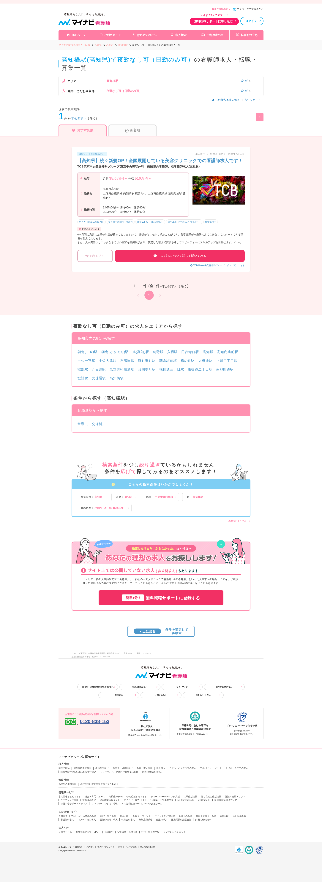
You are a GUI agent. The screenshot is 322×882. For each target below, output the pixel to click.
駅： (195, 496)
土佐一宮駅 (86, 361)
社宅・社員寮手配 (150, 832)
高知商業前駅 (227, 352)
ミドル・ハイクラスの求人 (182, 768)
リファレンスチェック (174, 832)
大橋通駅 (205, 361)
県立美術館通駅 (122, 369)
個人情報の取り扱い (224, 687)
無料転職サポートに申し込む (213, 21)
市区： (124, 496)
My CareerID (204, 800)
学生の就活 (64, 768)
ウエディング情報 (69, 800)
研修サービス (65, 832)
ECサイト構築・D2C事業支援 (158, 800)
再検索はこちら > (239, 520)
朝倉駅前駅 (168, 361)
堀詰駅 (83, 378)
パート (218, 768)
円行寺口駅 (190, 352)
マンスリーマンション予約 (104, 803)
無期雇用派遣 (145, 819)
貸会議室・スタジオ (127, 832)
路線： (159, 496)
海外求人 (160, 768)
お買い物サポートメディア (74, 803)
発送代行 (109, 832)
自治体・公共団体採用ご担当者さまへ (98, 687)
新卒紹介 (124, 816)
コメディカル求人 (87, 819)
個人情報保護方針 (147, 847)
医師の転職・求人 (109, 819)
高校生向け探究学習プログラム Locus (99, 784)
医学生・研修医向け (123, 768)
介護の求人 (161, 819)
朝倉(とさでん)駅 (115, 352)
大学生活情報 (190, 796)
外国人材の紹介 (203, 819)
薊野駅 (158, 352)
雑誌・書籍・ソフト (235, 796)
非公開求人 (79, 118)
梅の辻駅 (188, 361)
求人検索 (181, 34)
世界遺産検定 (89, 800)
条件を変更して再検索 (163, 631)
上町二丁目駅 (226, 361)
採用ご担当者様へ (221, 9)
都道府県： (91, 496)
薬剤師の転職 (239, 816)
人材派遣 (63, 816)
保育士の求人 (128, 819)
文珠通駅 (99, 378)
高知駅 (208, 352)
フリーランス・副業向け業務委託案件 (119, 772)
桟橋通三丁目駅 (171, 369)
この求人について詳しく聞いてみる (182, 255)
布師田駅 (127, 361)
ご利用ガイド (112, 34)
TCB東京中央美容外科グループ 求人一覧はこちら (219, 265)
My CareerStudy (185, 800)
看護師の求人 (67, 819)
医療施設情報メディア (225, 800)
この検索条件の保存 (227, 99)
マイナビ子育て (131, 800)
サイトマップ (182, 687)
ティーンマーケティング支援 (165, 796)
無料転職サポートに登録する (163, 598)
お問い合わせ (161, 695)
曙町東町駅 (147, 361)
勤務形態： (103, 507)
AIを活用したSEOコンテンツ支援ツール (142, 803)
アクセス (90, 847)
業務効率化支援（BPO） (88, 832)
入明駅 (172, 352)
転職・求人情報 (144, 768)
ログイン (251, 21)
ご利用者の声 (215, 34)
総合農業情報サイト (110, 800)
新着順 (135, 130)
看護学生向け (102, 768)
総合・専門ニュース (95, 796)
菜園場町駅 (147, 369)
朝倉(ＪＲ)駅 (88, 352)
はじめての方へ (147, 34)
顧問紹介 (224, 816)
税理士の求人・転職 (206, 816)
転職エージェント (142, 816)
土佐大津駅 (108, 361)
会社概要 (79, 847)
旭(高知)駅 (140, 352)
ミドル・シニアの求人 (237, 768)
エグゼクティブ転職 (165, 816)
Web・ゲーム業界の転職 (83, 816)
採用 (120, 847)
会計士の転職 (185, 816)
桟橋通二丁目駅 (200, 369)
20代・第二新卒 (108, 816)
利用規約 (119, 695)
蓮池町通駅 (225, 369)
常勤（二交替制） (92, 424)
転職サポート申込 (203, 695)
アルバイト (205, 768)
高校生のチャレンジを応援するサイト (128, 796)
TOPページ (78, 34)
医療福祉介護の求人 (152, 772)
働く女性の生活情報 (211, 796)
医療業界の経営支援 (181, 819)
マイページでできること (250, 9)
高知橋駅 (117, 378)
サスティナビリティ (105, 847)
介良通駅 (99, 369)
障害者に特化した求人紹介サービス (78, 772)
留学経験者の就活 (82, 768)
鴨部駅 (83, 369)
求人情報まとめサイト (70, 796)
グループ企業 (131, 847)
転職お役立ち (249, 34)
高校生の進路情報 (67, 784)
